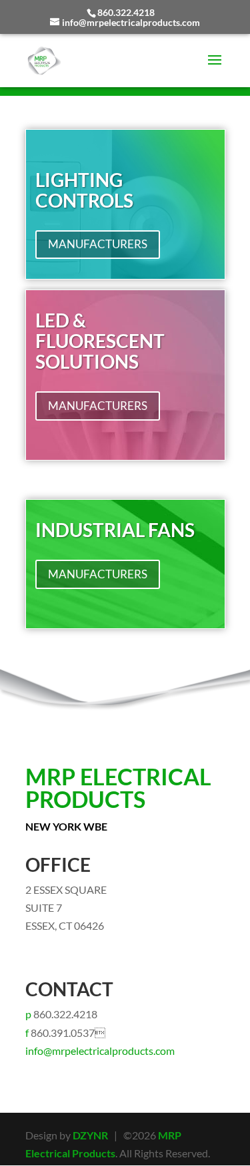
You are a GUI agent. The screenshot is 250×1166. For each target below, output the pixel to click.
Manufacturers (97, 244)
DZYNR (90, 1135)
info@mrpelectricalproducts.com (100, 1050)
